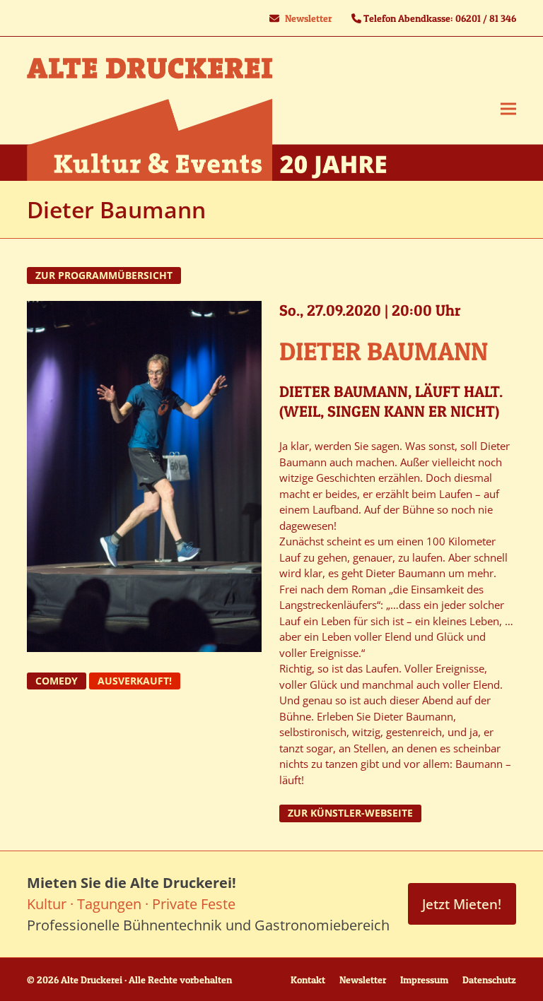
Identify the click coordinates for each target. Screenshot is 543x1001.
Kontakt (308, 979)
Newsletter (308, 18)
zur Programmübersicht (104, 275)
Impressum (424, 979)
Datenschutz (489, 979)
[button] (508, 109)
